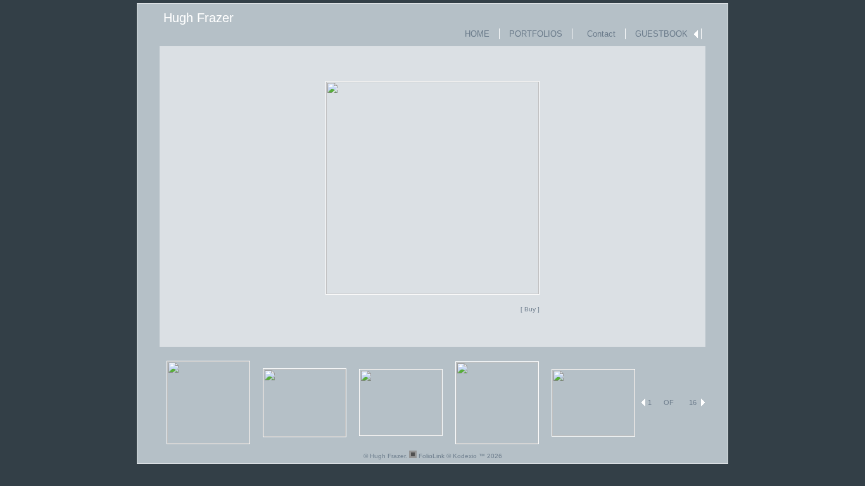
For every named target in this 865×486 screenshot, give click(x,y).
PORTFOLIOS (535, 34)
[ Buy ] (530, 309)
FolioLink (432, 455)
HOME (477, 34)
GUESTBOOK (661, 34)
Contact (599, 34)
